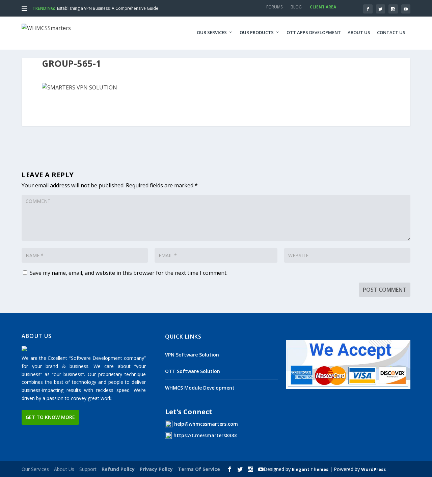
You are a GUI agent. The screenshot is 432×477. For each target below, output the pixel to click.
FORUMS (274, 7)
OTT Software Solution (192, 371)
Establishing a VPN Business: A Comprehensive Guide (107, 8)
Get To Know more (50, 417)
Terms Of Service (199, 469)
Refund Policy (118, 469)
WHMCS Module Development (200, 388)
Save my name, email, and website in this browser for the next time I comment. (128, 272)
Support (88, 469)
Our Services (212, 32)
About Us (359, 32)
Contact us (391, 32)
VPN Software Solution (192, 354)
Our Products (257, 32)
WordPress (373, 469)
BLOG (296, 7)
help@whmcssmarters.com (206, 424)
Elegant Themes (310, 469)
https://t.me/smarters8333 (205, 435)
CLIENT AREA (323, 7)
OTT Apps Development (314, 32)
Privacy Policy (156, 469)
